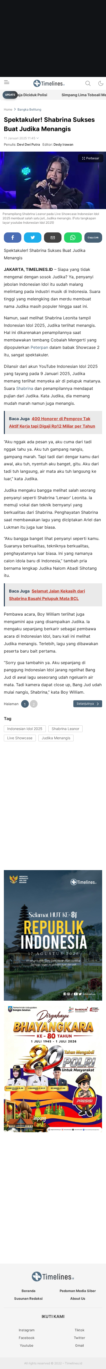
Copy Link (93, 237)
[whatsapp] (73, 237)
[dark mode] (101, 83)
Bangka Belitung (29, 109)
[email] (52, 237)
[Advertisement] (53, 53)
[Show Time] (37, 138)
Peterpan (39, 347)
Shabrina (24, 388)
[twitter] (32, 237)
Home (8, 109)
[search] (88, 83)
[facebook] (12, 237)
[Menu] (6, 83)
